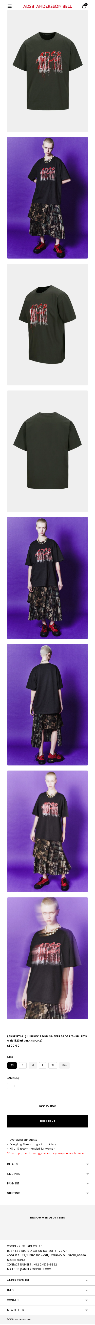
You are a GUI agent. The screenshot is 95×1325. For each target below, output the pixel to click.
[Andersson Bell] (47, 6)
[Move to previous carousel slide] (7, 1236)
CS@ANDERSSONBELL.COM (33, 1269)
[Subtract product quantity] (20, 1086)
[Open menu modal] (10, 6)
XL (52, 1065)
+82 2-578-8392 (45, 1265)
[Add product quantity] (9, 1086)
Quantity (13, 1078)
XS (12, 1065)
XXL (64, 1065)
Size (10, 1057)
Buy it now (47, 1121)
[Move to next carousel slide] (88, 1236)
